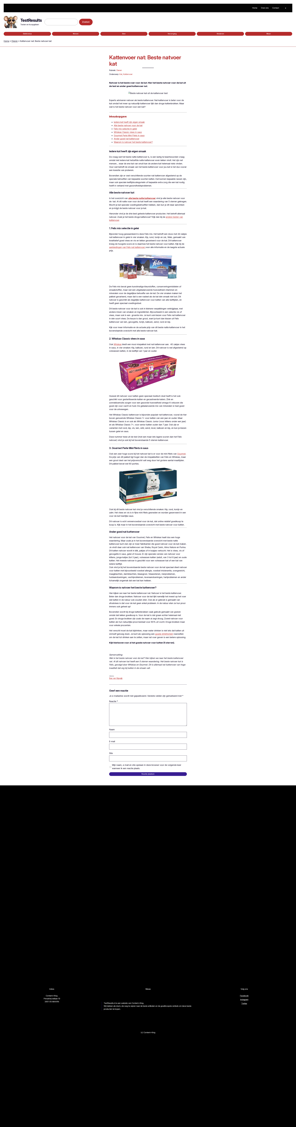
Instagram (244, 999)
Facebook (244, 996)
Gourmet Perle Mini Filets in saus (129, 135)
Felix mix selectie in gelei (125, 129)
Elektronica (27, 34)
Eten (124, 34)
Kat (120, 74)
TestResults (31, 20)
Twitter (244, 1003)
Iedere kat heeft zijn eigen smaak (129, 122)
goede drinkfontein (164, 634)
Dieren (15, 41)
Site (111, 753)
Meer (269, 34)
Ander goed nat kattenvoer (126, 139)
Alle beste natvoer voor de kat (128, 125)
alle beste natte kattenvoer (142, 198)
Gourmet (181, 454)
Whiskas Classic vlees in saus (128, 132)
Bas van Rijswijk (116, 678)
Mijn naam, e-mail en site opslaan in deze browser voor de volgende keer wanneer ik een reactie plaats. (146, 767)
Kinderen (220, 34)
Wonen (76, 34)
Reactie (113, 701)
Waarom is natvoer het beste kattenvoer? (133, 142)
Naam (112, 729)
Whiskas (118, 344)
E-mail (112, 741)
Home (6, 41)
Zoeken (86, 22)
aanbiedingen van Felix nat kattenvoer (127, 247)
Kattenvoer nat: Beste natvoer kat (145, 60)
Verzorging (172, 34)
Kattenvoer (128, 74)
